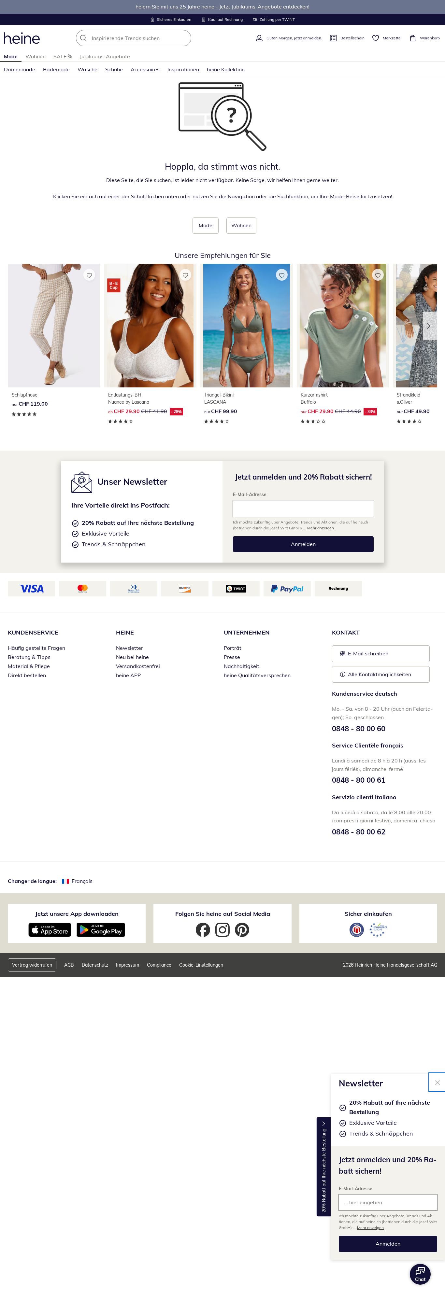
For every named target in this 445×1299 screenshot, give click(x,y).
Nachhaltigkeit (241, 666)
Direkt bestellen (27, 675)
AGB (69, 965)
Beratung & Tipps (29, 657)
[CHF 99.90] (246, 325)
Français (82, 881)
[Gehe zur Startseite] (22, 38)
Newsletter (129, 648)
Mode (11, 56)
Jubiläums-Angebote (105, 56)
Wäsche (87, 69)
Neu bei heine (132, 657)
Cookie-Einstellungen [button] (201, 965)
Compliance (159, 965)
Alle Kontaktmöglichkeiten (379, 674)
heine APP (128, 675)
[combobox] (148, 38)
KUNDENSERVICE (33, 632)
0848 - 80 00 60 (358, 728)
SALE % (62, 56)
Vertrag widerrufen (32, 965)
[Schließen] (437, 1082)
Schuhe (114, 69)
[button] (430, 326)
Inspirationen (183, 69)
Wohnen (35, 56)
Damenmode (19, 69)
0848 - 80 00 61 (358, 780)
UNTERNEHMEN (247, 632)
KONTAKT (346, 632)
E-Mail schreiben (364, 655)
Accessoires (145, 69)
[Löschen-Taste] (184, 38)
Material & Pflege (29, 666)
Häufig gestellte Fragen (36, 648)
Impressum (127, 965)
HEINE (125, 632)
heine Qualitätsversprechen (257, 675)
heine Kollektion (226, 69)
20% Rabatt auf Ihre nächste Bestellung (324, 1170)
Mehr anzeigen (370, 1227)
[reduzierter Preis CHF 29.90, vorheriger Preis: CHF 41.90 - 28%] (150, 325)
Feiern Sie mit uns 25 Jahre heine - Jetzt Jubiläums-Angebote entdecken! (222, 6)
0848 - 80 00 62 (358, 831)
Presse (232, 657)
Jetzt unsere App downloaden (77, 913)
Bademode (56, 69)
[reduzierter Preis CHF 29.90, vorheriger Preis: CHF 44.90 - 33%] (343, 325)
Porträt (232, 648)
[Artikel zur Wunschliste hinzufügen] (89, 275)
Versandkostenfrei (138, 666)
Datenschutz (95, 965)
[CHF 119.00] (54, 325)
